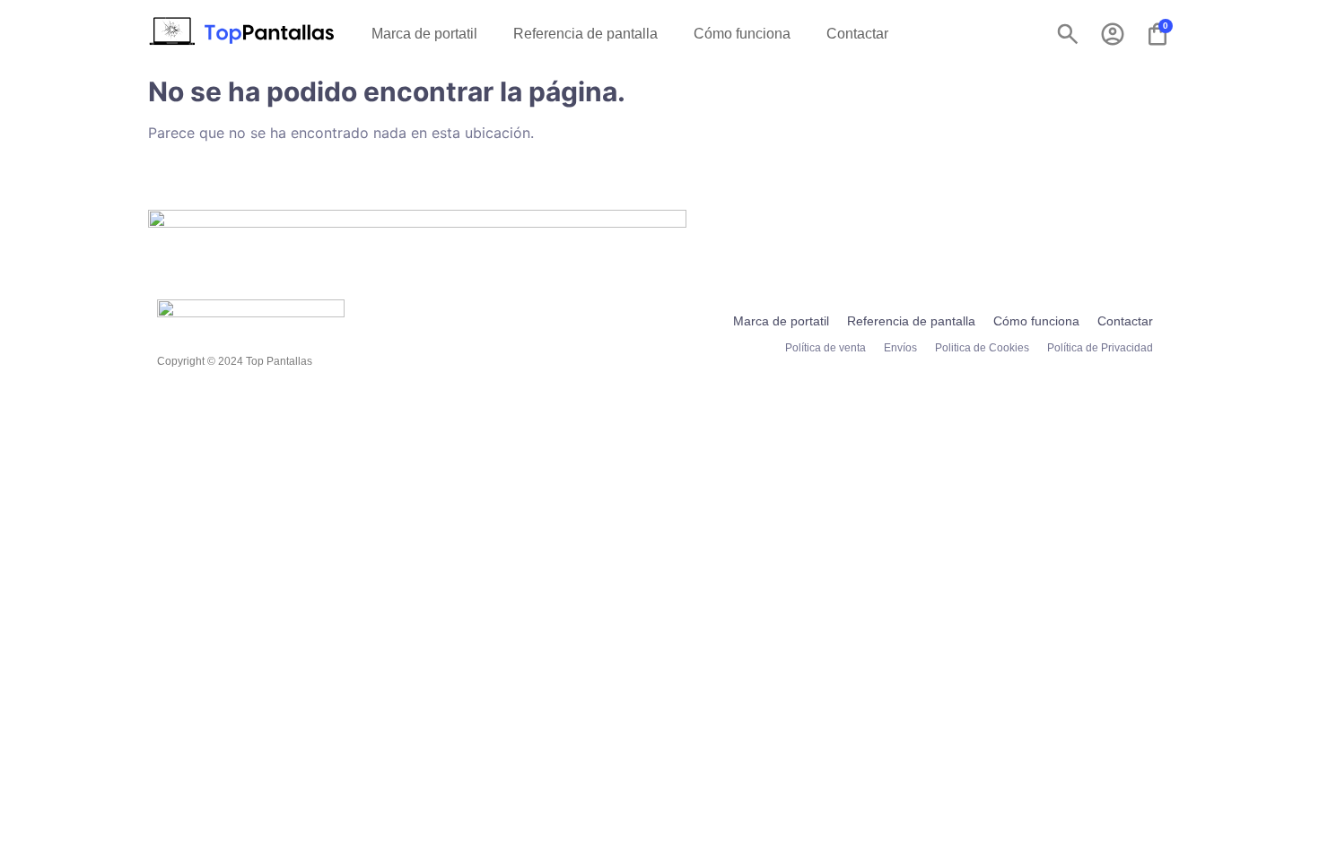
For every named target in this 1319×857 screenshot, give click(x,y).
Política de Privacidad (1100, 348)
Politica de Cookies (982, 348)
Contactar (857, 33)
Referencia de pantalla (585, 33)
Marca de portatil (424, 33)
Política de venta (825, 348)
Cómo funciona (742, 33)
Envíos (900, 348)
